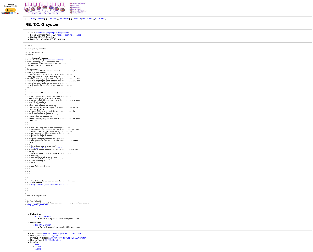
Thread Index (88, 18)
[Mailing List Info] (81, 14)
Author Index (100, 18)
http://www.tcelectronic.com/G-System (49, 148)
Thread (38, 247)
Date (37, 244)
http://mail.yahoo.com (37, 205)
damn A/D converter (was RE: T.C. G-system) (62, 233)
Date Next (40, 18)
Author (38, 249)
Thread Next (63, 18)
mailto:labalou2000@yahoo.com (57, 60)
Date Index (76, 18)
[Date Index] (81, 6)
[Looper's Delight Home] (81, 11)
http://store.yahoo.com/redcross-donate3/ (50, 184)
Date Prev (30, 18)
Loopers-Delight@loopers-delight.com (51, 33)
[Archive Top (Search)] (81, 4)
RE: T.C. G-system (43, 216)
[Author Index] (81, 9)
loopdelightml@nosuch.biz (69, 35)
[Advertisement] (11, 65)
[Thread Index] (81, 7)
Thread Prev (52, 18)
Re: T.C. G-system (43, 225)
